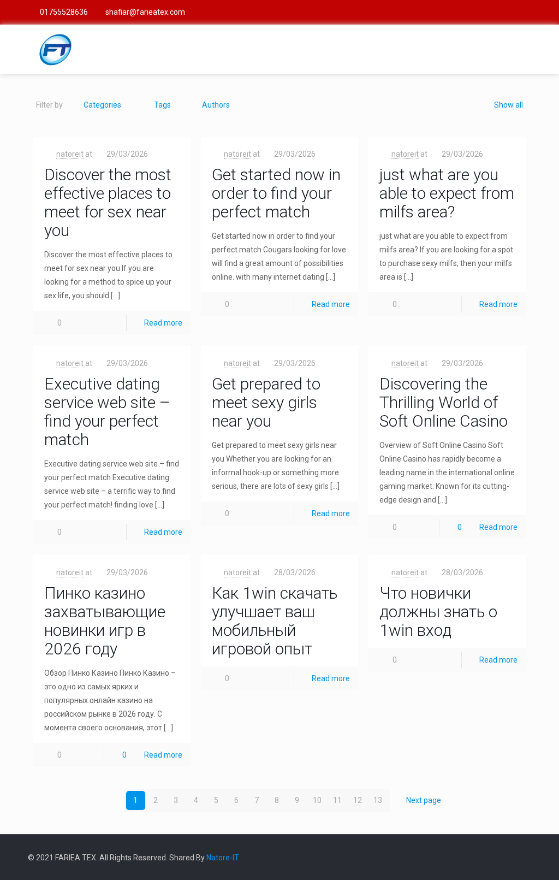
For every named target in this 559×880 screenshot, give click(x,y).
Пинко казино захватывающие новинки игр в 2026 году (104, 620)
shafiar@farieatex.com (145, 12)
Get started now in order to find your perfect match (276, 193)
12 (357, 800)
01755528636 (64, 12)
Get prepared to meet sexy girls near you (266, 402)
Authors (216, 105)
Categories (102, 105)
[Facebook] (525, 12)
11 (337, 800)
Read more (163, 322)
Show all (508, 105)
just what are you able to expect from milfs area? (446, 193)
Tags (162, 105)
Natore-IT (222, 857)
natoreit (70, 154)
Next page (423, 800)
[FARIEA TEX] (55, 49)
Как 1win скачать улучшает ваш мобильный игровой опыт (274, 620)
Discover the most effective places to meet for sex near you (107, 202)
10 (317, 800)
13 (377, 800)
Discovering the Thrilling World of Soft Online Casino (443, 402)
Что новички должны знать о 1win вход (438, 611)
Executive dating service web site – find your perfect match (107, 411)
